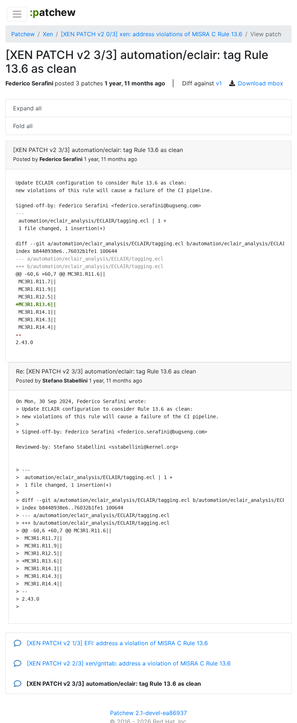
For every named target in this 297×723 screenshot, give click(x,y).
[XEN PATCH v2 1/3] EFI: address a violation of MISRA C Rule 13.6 (116, 643)
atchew (53, 12)
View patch (265, 34)
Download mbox (260, 83)
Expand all (27, 108)
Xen (48, 34)
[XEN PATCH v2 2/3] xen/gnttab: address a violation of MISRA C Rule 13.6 (128, 663)
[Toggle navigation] (17, 14)
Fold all (23, 126)
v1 (219, 83)
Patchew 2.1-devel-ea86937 (148, 712)
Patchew (23, 34)
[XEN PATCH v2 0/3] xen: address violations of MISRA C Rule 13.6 (151, 34)
